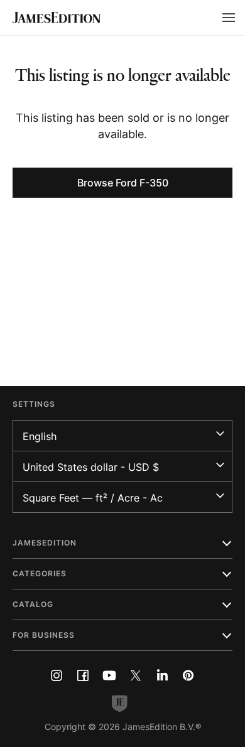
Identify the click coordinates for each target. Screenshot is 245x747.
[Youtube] (109, 675)
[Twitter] (135, 675)
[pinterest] (188, 675)
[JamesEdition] (56, 17)
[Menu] (228, 17)
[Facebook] (83, 675)
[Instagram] (56, 675)
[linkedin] (162, 675)
